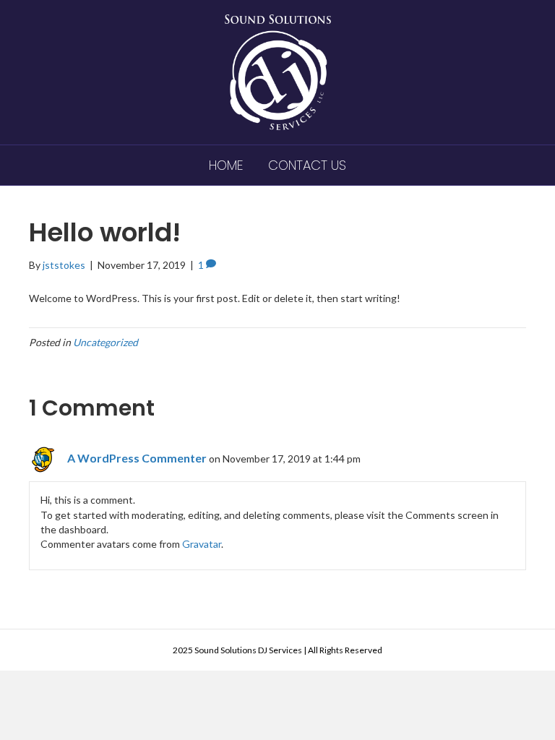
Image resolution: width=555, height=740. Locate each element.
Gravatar (201, 544)
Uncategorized (105, 342)
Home (226, 165)
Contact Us (307, 165)
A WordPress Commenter (137, 458)
